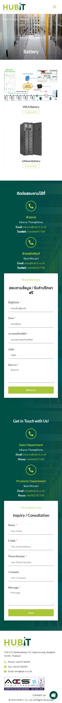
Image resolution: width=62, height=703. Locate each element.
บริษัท (11, 349)
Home (5, 19)
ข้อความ (12, 364)
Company (13, 572)
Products (14, 19)
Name (11, 525)
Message (13, 587)
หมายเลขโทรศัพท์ (17, 333)
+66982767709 (36, 267)
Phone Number (17, 556)
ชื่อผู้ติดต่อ (14, 302)
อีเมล (11, 318)
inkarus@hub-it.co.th (34, 227)
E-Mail (12, 540)
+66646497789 (36, 231)
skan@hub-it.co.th (34, 263)
